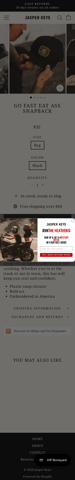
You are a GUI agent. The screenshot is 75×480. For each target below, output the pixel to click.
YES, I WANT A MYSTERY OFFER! (56, 255)
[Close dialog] (72, 220)
